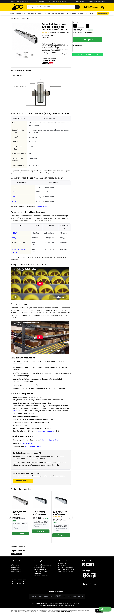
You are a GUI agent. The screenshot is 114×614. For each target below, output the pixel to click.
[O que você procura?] (77, 7)
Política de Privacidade (41, 575)
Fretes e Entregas (39, 567)
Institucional (15, 561)
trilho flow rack (17, 553)
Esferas (80, 13)
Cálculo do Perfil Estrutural (18, 584)
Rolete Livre (32, 13)
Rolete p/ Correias (44, 13)
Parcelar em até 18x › (79, 35)
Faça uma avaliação (63, 32)
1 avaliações (53, 32)
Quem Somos (80, 1)
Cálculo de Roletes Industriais (19, 582)
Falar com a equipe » (22, 481)
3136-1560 (41, 1)
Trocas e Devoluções (40, 571)
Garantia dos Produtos (40, 569)
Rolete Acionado (58, 13)
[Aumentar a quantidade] (87, 26)
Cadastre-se (94, 7)
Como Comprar (39, 564)
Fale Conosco (89, 1)
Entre (87, 7)
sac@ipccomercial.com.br (66, 571)
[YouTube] (88, 564)
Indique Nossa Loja (16, 571)
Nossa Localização (99, 1)
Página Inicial (14, 564)
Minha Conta (24, 1)
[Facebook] (92, 564)
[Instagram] (83, 564)
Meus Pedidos (15, 1)
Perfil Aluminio (89, 13)
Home (12, 13)
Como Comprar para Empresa (43, 566)
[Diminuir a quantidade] (75, 26)
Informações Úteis (40, 561)
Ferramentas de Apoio (18, 579)
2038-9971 (52, 1)
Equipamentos (21, 13)
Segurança (37, 573)
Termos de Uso (38, 577)
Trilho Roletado (71, 13)
